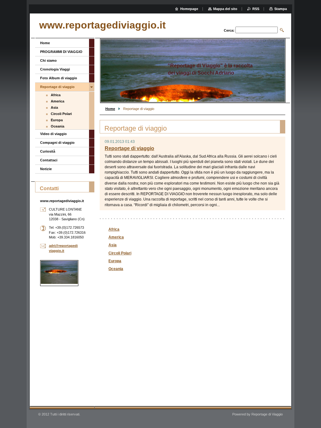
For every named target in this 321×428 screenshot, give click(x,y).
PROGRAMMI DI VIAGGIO (61, 52)
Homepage (189, 9)
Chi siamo (48, 60)
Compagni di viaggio (57, 142)
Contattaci (48, 160)
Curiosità (47, 151)
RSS (255, 9)
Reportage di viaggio (129, 148)
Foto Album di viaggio (58, 78)
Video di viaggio (53, 134)
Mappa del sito (225, 9)
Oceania (115, 269)
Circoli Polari (119, 253)
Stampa (280, 9)
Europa (114, 261)
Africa (113, 229)
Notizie (46, 169)
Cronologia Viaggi (55, 69)
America (116, 237)
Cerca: (229, 30)
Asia (112, 245)
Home (110, 109)
